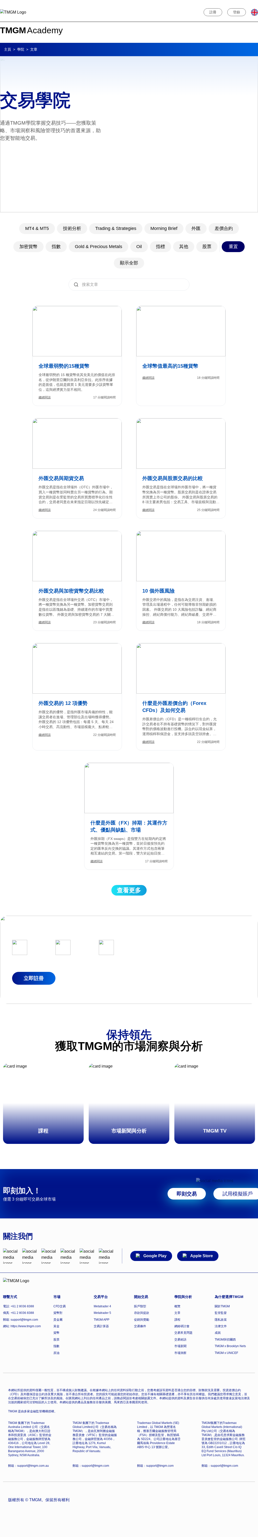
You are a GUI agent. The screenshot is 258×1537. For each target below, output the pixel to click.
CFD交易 (59, 1306)
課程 (177, 1319)
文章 (177, 1313)
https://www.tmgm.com (26, 1326)
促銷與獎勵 (141, 1319)
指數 (56, 1346)
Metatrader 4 (102, 1306)
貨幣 (56, 1333)
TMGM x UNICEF (226, 1353)
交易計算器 (101, 1326)
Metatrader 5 (102, 1313)
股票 (56, 1339)
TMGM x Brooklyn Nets (230, 1346)
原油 (56, 1353)
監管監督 (221, 1313)
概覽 (177, 1306)
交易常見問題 (183, 1333)
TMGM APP (101, 1319)
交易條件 (140, 1326)
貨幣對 (57, 1313)
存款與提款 (141, 1313)
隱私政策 (221, 1319)
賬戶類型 (140, 1306)
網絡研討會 (181, 1326)
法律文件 (221, 1326)
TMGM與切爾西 (225, 1339)
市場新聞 (180, 1346)
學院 (20, 49)
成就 (218, 1333)
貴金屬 (57, 1319)
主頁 (7, 49)
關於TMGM (222, 1306)
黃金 (56, 1326)
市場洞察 (180, 1353)
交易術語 (180, 1339)
